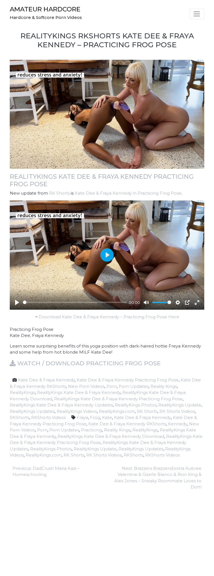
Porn (111, 386)
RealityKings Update (179, 405)
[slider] (75, 302)
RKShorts (19, 417)
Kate (107, 417)
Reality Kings (163, 386)
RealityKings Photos (135, 405)
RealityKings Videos (77, 411)
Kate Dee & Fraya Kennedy (46, 380)
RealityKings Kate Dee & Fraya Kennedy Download (110, 436)
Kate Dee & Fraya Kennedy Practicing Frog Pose (128, 380)
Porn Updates (134, 386)
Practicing (91, 430)
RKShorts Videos (48, 417)
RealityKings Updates (32, 411)
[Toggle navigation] (196, 14)
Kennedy (177, 423)
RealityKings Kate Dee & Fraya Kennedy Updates (61, 405)
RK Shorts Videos (177, 411)
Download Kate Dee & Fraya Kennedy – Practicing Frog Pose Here (108, 316)
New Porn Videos (86, 386)
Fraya (82, 417)
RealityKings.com (117, 411)
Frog (95, 417)
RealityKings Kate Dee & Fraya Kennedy (78, 392)
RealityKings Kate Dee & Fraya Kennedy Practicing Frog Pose (102, 180)
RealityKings (22, 392)
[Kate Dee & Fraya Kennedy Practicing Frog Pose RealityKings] (107, 113)
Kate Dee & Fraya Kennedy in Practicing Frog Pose (128, 193)
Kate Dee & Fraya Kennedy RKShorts (127, 423)
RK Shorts (59, 193)
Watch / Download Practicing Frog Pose (88, 363)
